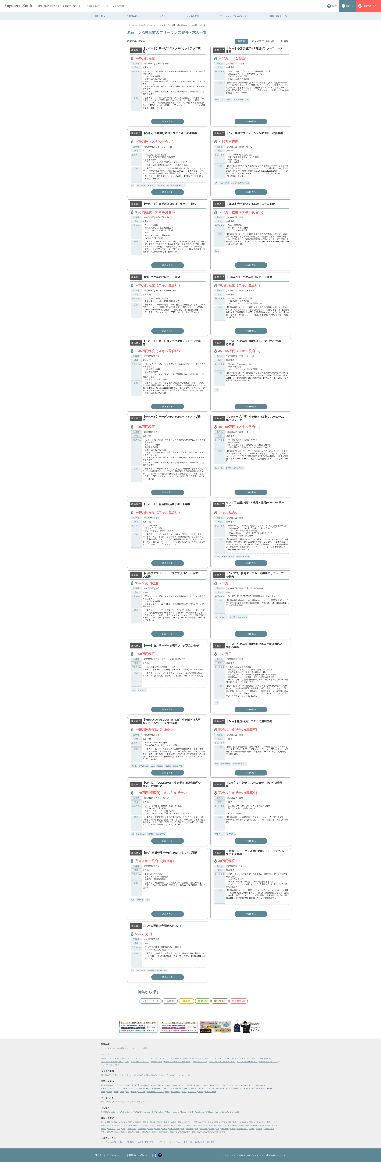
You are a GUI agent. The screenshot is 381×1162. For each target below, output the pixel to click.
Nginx (224, 1112)
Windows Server (243, 556)
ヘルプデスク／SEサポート (247, 1062)
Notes (122, 1092)
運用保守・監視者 (181, 1058)
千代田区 (111, 1129)
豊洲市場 (189, 1129)
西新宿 (182, 1132)
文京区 (123, 1132)
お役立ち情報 (187, 1142)
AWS (136, 1112)
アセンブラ (192, 1092)
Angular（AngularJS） (217, 1088)
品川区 (150, 1129)
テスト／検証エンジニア (140, 1062)
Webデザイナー (156, 1062)
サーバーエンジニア (200, 1062)
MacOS (236, 1112)
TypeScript (174, 1085)
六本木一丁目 (174, 1129)
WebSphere (199, 1112)
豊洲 (182, 1129)
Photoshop (141, 1088)
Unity (230, 1112)
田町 (229, 1122)
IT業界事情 (149, 1142)
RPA (216, 390)
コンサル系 (160, 1075)
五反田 (157, 1129)
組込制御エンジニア (267, 1058)
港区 (179, 1125)
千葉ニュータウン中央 (257, 1122)
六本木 (164, 1129)
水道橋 (251, 1129)
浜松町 (117, 1125)
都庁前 (173, 1125)
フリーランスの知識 (108, 1142)
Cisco (217, 556)
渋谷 (204, 1122)
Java (217, 100)
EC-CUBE (141, 1092)
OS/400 (104, 1112)
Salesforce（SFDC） (155, 1092)
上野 (123, 1129)
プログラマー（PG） (124, 1058)
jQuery (165, 1088)
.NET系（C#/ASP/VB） (175, 185)
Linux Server (113, 1112)
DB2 (247, 100)
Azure (217, 1112)
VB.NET (161, 185)
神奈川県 (195, 1132)
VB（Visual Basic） (259, 1088)
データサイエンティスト (268, 1062)
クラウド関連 (106, 1048)
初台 (190, 1122)
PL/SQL (271, 1088)
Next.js (109, 1092)
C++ (223, 1085)
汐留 (209, 1122)
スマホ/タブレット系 (182, 1075)
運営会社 (99, 1155)
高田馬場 (259, 1129)
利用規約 (133, 1155)
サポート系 (124, 1075)
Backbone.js (175, 1092)
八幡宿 (228, 1125)
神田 (268, 1125)
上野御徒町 (142, 1129)
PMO (127, 1062)
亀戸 (188, 1132)
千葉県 (130, 1122)
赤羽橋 (222, 1132)
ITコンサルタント (234, 1058)
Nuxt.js (205, 1085)
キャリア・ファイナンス (164, 1142)
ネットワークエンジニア (110, 1065)
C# (132, 185)
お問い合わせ (145, 1155)
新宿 (268, 1122)
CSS (133, 1088)
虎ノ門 (221, 1125)
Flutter (245, 1085)
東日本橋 (224, 1129)
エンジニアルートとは (98, 6)
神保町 (235, 1125)
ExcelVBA (246, 1088)
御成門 (190, 1125)
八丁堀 (110, 1125)
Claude (200, 1092)
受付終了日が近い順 (263, 41)
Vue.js (183, 1085)
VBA (152, 766)
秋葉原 (166, 1122)
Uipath (133, 1092)
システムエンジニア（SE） (144, 1058)
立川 (118, 1129)
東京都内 (197, 1122)
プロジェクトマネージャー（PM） (222, 1062)
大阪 (185, 1122)
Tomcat (183, 1112)
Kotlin (103, 1092)
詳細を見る (167, 121)
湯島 (129, 1132)
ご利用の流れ (133, 16)
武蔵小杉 (236, 1122)
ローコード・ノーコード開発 (137, 1048)
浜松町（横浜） (133, 1125)
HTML (251, 1085)
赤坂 (196, 1129)
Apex (167, 1092)
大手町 (223, 1122)
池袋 (102, 1122)
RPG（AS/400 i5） (108, 1085)
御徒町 (159, 1125)
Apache (176, 1112)
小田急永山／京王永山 (203, 1125)
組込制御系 (150, 1075)
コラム (163, 16)
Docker (158, 1088)
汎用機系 (104, 1075)
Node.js (193, 1088)
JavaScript (142, 690)
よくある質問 (193, 16)
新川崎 (152, 1122)
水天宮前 (136, 1132)
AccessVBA (236, 1088)
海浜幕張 (115, 1122)
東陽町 (103, 1129)
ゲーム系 (169, 1075)
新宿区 (154, 1132)
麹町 (215, 1125)
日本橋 (123, 1122)
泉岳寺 (232, 1129)
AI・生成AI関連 (118, 1048)
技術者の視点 (199, 1142)
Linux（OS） (226, 100)
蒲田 (108, 1122)
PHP (133, 690)
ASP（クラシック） (108, 1088)
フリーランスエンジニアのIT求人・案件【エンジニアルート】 (244, 1155)
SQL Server (238, 100)
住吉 (217, 1129)
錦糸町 (211, 1129)
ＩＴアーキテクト (219, 1058)
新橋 (179, 1122)
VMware (168, 1112)
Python (166, 1085)
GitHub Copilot (210, 1092)
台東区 (152, 1125)
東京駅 (262, 1125)
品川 (148, 1132)
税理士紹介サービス (279, 16)
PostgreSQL (136, 1102)
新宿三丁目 (174, 1132)
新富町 (103, 1125)
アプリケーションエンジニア (200, 1058)
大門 (184, 1125)
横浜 (273, 1125)
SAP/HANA (231, 834)
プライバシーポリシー (116, 1155)
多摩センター (269, 1129)
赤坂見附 (203, 1129)
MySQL (109, 1102)
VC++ (184, 1092)
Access (160, 766)
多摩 (108, 1132)
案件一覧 (99, 16)
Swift (147, 900)
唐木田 (210, 1132)
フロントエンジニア (250, 1058)
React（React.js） (234, 1085)
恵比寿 (159, 1122)
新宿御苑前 (163, 1132)
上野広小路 (132, 1129)
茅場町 (255, 1125)
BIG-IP (190, 1112)
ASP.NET (151, 185)
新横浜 (145, 1122)
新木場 (244, 1122)
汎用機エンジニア (107, 1058)
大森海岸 (144, 1125)
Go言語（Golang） (194, 1085)
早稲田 (216, 1122)
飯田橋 (166, 1125)
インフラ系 (114, 1075)
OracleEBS (126, 1088)
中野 (102, 1132)
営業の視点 (210, 1142)
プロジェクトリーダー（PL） (112, 1062)
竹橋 (241, 1125)
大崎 (216, 1132)
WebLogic (209, 1112)
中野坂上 (115, 1132)
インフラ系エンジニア (164, 1058)
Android (140, 900)
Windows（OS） (239, 764)
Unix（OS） (202, 1088)
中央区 (274, 1122)
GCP (154, 1112)
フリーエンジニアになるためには (234, 16)
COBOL (150, 1088)
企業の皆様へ (120, 6)
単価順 (285, 41)
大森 (123, 1125)
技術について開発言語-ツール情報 (130, 1142)
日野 (143, 1132)
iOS (132, 900)
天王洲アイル (242, 1129)
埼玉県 (203, 1132)
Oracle (134, 766)
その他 (177, 1142)
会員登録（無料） (371, 6)
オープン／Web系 (136, 1075)
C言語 (172, 1088)
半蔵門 (248, 1125)
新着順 (241, 41)
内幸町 (173, 1122)
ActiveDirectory (228, 556)
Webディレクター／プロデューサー (177, 1062)
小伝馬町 (138, 1122)
